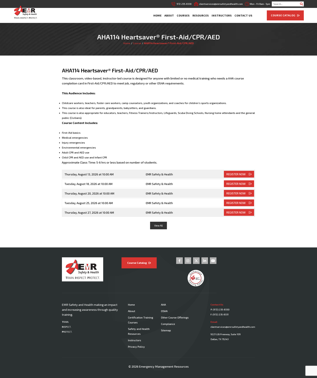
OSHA (164, 311)
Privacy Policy (136, 346)
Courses (183, 15)
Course (137, 43)
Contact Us (243, 15)
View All (158, 225)
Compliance (168, 323)
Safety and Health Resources (139, 331)
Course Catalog (283, 15)
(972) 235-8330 (221, 309)
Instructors (222, 15)
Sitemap (166, 330)
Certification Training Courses (140, 320)
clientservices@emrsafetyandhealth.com (233, 326)
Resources (201, 15)
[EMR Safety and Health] (28, 12)
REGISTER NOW (236, 174)
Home (157, 15)
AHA (163, 304)
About (169, 15)
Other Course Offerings (175, 317)
